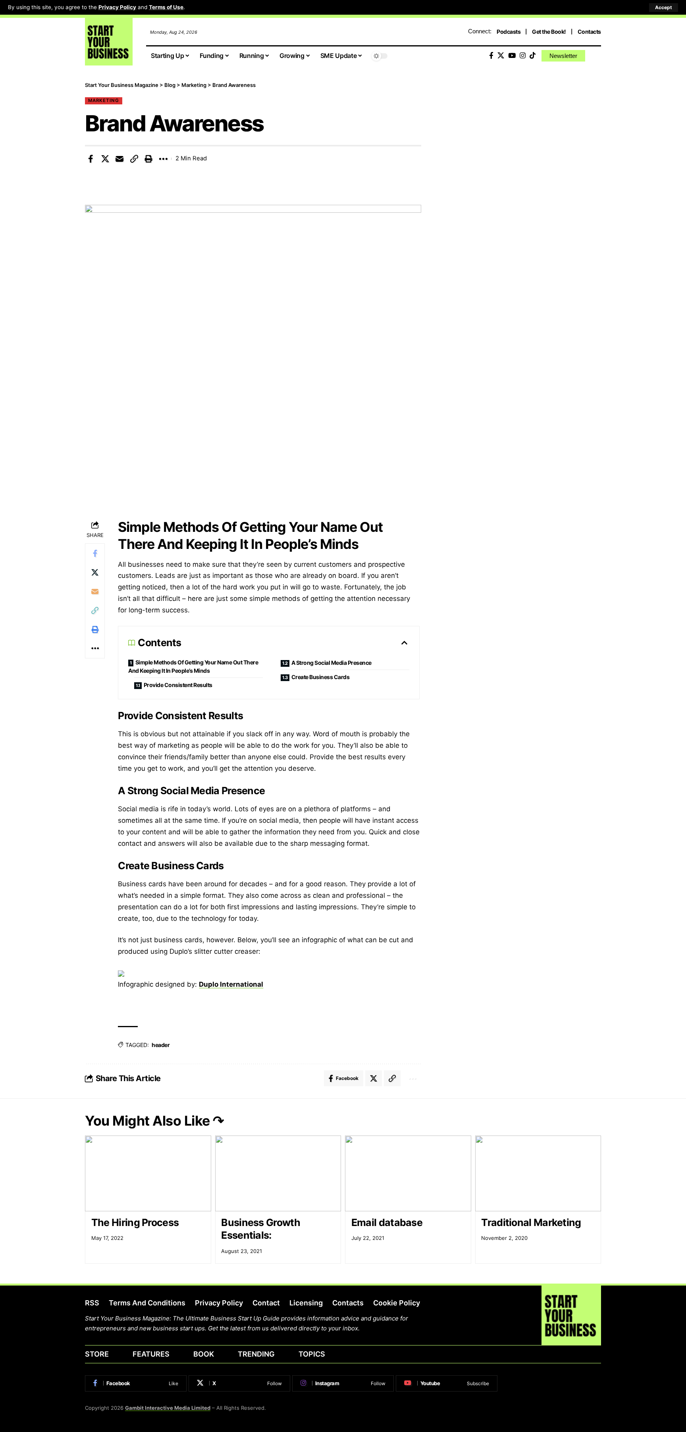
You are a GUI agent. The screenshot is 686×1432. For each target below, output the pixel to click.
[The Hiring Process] (148, 1173)
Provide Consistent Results (178, 684)
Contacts (589, 31)
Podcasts (508, 31)
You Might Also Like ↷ (154, 1120)
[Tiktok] (533, 56)
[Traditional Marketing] (538, 1173)
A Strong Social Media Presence (331, 662)
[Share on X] (105, 158)
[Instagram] (523, 56)
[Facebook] (491, 56)
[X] (500, 56)
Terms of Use (166, 7)
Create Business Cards (321, 677)
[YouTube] (512, 56)
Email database (386, 1222)
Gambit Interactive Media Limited (167, 1408)
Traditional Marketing (531, 1222)
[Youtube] (446, 1383)
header (161, 1044)
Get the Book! (549, 31)
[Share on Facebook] (90, 158)
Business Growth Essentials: (260, 1228)
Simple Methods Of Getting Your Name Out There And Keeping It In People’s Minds (193, 666)
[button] (663, 7)
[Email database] (408, 1173)
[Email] (119, 158)
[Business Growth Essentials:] (278, 1173)
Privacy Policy (117, 7)
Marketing (103, 100)
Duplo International (231, 984)
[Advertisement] (523, 136)
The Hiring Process (135, 1222)
